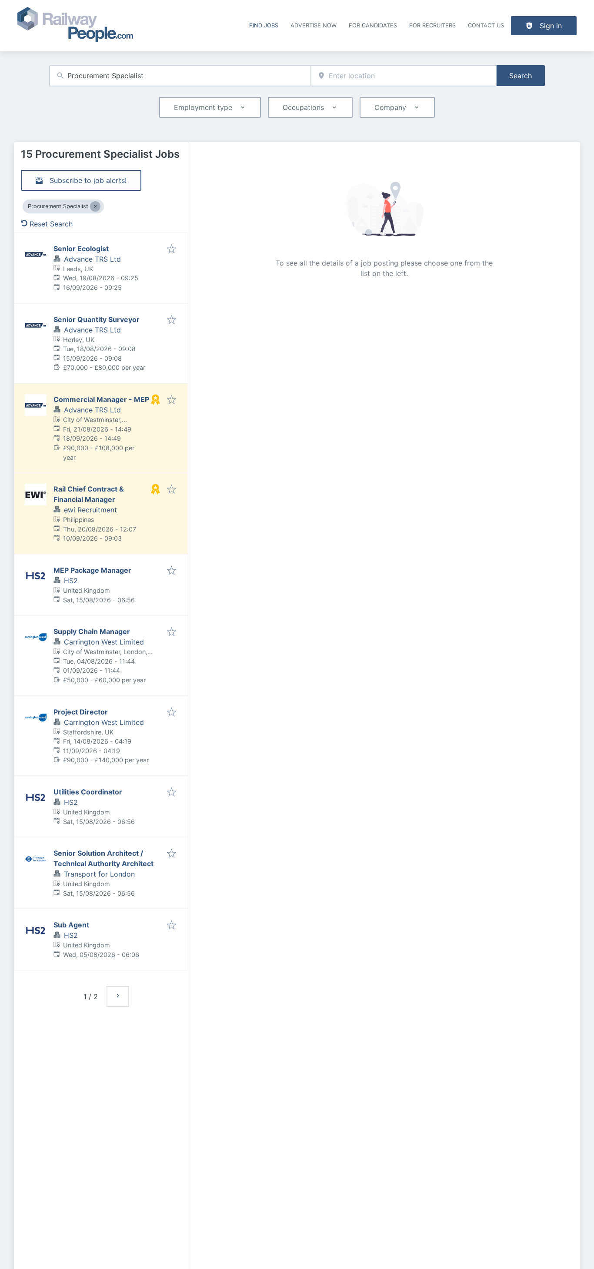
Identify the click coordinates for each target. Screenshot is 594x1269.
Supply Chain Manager (91, 631)
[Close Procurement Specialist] (95, 206)
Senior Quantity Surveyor (96, 319)
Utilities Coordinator (87, 791)
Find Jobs (263, 25)
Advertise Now (313, 25)
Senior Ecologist (81, 248)
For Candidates (373, 25)
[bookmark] (171, 249)
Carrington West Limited (104, 642)
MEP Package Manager (92, 570)
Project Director (80, 712)
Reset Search (51, 223)
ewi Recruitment (90, 509)
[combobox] (180, 75)
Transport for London (99, 874)
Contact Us (486, 25)
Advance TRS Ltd (92, 259)
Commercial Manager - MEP (101, 399)
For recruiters (432, 25)
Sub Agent (71, 924)
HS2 (71, 580)
